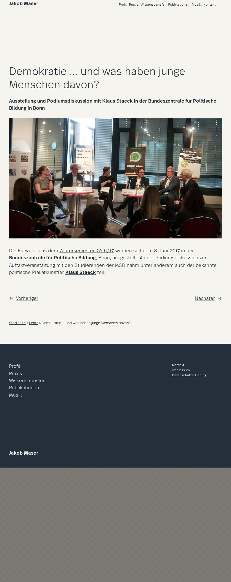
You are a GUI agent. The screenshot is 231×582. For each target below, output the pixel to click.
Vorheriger (27, 298)
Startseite (17, 322)
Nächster (205, 298)
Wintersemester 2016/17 (86, 250)
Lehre (33, 322)
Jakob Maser (23, 3)
